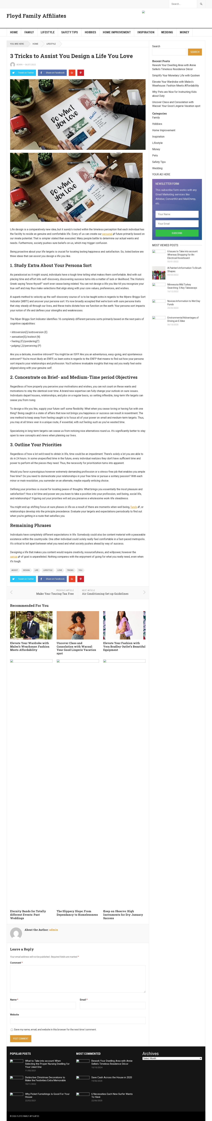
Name (14, 999)
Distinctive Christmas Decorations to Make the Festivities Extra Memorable (45, 1079)
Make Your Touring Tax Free (55, 593)
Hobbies (90, 32)
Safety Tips (69, 32)
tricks (70, 570)
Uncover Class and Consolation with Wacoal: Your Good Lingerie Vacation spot (76, 648)
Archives (150, 1053)
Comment (16, 962)
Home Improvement (117, 32)
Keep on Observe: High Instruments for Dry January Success (123, 914)
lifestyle (47, 570)
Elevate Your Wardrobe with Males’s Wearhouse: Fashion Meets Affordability (29, 646)
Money (184, 32)
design (26, 570)
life (36, 570)
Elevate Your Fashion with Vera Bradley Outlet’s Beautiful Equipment (124, 646)
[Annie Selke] (143, 12)
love (59, 570)
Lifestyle (47, 32)
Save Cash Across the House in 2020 (111, 1077)
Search (156, 46)
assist (15, 570)
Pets (155, 155)
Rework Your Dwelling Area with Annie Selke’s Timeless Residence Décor (111, 1062)
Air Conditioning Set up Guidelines (105, 593)
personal (107, 233)
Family (29, 32)
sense (13, 556)
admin (19, 64)
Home (14, 32)
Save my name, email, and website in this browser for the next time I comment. (55, 1029)
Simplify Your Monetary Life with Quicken (176, 75)
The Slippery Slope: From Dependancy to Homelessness (77, 912)
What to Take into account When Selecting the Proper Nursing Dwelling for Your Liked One (47, 1064)
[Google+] (72, 73)
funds (134, 507)
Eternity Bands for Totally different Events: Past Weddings (28, 914)
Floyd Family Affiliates (36, 15)
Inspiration (145, 32)
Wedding (167, 32)
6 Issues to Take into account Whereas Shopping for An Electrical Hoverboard (182, 254)
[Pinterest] (80, 73)
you (80, 570)
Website (14, 1014)
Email (84, 999)
